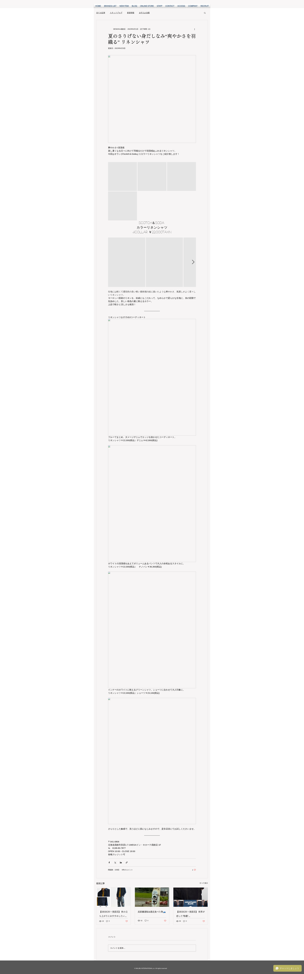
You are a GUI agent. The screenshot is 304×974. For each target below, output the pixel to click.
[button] (205, 13)
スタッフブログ (116, 13)
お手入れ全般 (144, 13)
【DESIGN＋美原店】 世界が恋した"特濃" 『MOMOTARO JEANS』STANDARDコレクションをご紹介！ (190, 914)
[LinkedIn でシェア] (121, 862)
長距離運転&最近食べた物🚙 (152, 912)
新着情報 (130, 13)
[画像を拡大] (122, 176)
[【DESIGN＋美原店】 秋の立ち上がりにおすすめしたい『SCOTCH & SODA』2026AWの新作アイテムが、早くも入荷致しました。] (113, 897)
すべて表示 (204, 883)
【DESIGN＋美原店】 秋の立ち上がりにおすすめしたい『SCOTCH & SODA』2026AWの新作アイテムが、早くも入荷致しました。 (113, 914)
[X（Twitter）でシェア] (115, 862)
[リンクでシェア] (127, 862)
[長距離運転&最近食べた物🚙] (152, 897)
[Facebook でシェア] (109, 862)
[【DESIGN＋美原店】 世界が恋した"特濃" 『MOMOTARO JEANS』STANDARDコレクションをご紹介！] (190, 897)
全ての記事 (100, 13)
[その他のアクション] (194, 29)
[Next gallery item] (193, 262)
